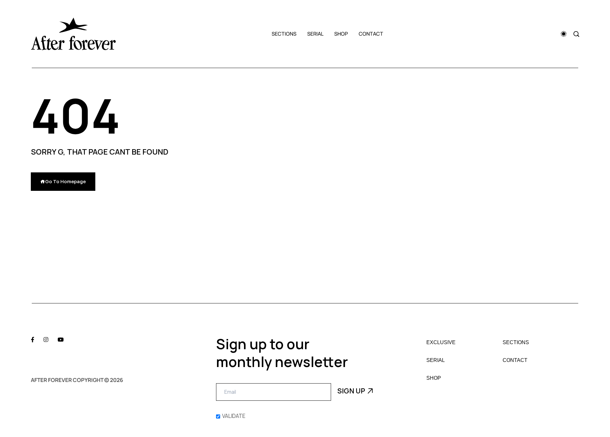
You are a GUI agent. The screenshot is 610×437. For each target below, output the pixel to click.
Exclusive (441, 342)
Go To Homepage (65, 181)
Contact (371, 33)
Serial (315, 33)
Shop (341, 33)
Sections (284, 33)
